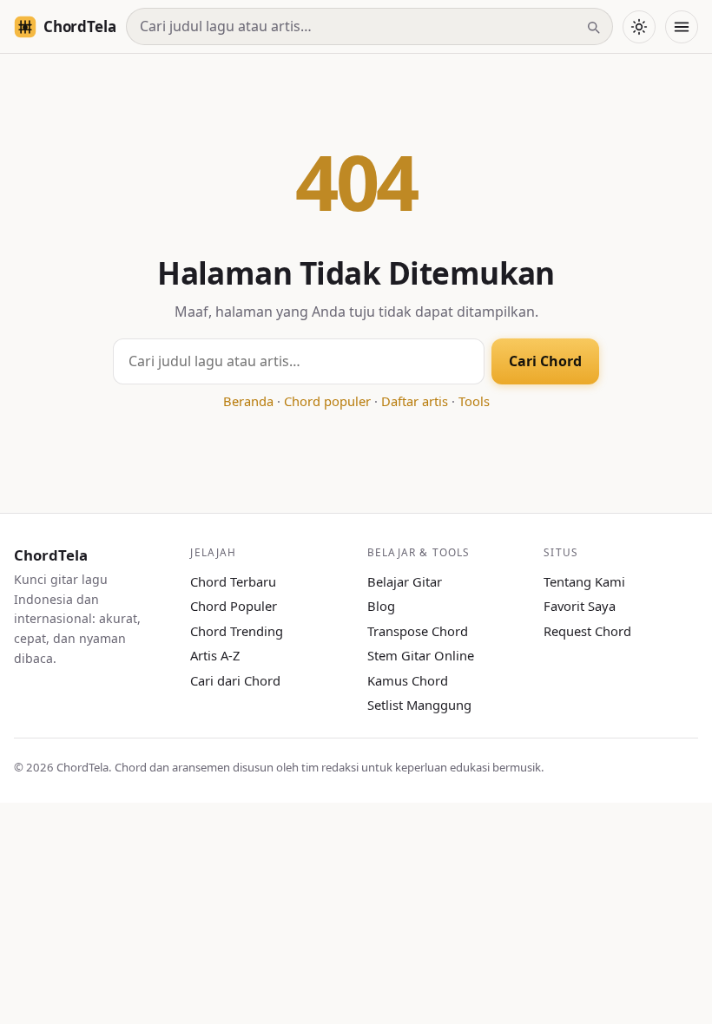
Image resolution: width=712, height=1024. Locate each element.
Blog (381, 605)
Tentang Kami (584, 581)
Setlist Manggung (419, 704)
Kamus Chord (407, 680)
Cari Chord (545, 361)
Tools (474, 401)
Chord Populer (233, 605)
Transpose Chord (417, 631)
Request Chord (587, 631)
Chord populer (327, 401)
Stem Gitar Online (420, 655)
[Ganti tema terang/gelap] (639, 26)
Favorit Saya (580, 605)
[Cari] (593, 27)
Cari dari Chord (235, 680)
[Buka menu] (681, 26)
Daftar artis (414, 401)
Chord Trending (236, 631)
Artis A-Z (215, 655)
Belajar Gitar (404, 581)
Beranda (248, 401)
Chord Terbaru (233, 581)
